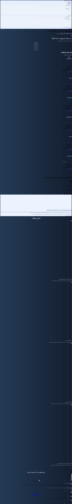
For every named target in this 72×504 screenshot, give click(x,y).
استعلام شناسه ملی (35, 494)
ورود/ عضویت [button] (70, 28)
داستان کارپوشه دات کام (65, 18)
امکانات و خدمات (68, 2)
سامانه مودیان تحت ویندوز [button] (68, 215)
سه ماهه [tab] (69, 56)
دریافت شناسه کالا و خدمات (35, 495)
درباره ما (69, 15)
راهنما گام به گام (67, 8)
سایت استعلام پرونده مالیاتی (35, 493)
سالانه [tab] (69, 57)
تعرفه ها (69, 3)
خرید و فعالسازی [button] (69, 91)
